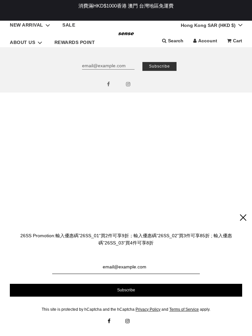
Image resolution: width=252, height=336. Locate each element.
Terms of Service (184, 309)
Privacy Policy (148, 309)
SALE (68, 25)
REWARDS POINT (74, 42)
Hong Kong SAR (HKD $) (209, 25)
